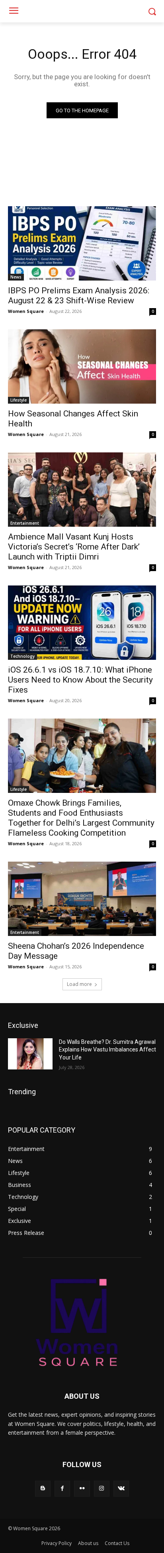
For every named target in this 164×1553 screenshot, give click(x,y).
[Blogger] (43, 1488)
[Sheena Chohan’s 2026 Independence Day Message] (82, 899)
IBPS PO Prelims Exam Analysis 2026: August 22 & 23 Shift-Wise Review (78, 295)
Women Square (26, 311)
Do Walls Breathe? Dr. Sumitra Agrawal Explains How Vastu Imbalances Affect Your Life (107, 1050)
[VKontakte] (121, 1488)
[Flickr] (82, 1488)
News (15, 277)
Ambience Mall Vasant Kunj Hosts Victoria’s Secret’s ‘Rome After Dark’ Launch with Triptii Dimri (74, 546)
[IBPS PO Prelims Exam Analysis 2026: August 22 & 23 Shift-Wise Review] (82, 243)
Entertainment (24, 523)
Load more (79, 984)
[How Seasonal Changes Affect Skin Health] (82, 366)
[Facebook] (62, 1488)
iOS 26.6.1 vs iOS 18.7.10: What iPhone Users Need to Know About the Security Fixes (80, 680)
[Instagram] (101, 1488)
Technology (22, 656)
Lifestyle (18, 400)
